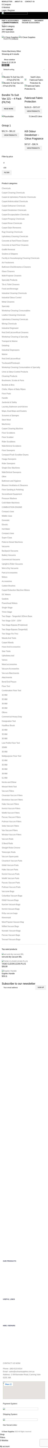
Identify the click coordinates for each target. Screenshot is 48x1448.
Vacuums (5, 546)
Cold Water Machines (10, 503)
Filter (6, 172)
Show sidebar (9, 59)
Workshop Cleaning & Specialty (15, 337)
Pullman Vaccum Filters (11, 822)
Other (4, 477)
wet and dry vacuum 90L (12, 957)
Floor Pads (6, 394)
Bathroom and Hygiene (11, 481)
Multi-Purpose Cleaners (11, 276)
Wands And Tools (9, 638)
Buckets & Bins (8, 385)
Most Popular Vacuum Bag (13, 922)
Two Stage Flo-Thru (10, 634)
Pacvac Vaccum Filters (11, 817)
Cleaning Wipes (8, 1273)
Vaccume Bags (8, 891)
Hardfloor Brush (8, 725)
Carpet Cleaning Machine (12, 429)
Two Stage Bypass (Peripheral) (14, 625)
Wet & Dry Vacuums (10, 568)
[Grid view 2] (3, 66)
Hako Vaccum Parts (10, 870)
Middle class (7, 516)
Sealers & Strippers (10, 254)
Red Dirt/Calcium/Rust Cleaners (15, 332)
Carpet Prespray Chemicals (13, 219)
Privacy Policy (8, 1319)
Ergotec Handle (8, 974)
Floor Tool (6, 686)
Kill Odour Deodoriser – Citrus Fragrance (34, 135)
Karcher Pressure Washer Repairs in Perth (18, 1345)
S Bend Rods (7, 843)
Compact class (8, 511)
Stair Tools (6, 651)
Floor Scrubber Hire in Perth (13, 1337)
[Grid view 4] (8, 66)
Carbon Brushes (8, 586)
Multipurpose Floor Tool (11, 756)
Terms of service (9, 1311)
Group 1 (6, 125)
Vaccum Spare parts (10, 856)
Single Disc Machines (11, 468)
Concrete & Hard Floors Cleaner (15, 241)
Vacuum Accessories (10, 669)
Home (4, 51)
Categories (8, 39)
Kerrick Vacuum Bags (11, 909)
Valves (4, 660)
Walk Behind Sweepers (11, 472)
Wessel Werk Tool (9, 787)
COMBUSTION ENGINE (12, 507)
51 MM (4, 778)
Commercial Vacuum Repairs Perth (16, 1357)
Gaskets (5, 599)
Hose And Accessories (11, 647)
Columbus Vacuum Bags (12, 896)
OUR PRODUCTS (9, 1261)
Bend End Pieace (9, 682)
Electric (5, 525)
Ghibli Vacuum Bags (10, 900)
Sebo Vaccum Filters (10, 826)
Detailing (5, 346)
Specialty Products (9, 280)
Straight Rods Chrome (11, 848)
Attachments (7, 677)
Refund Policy (8, 1315)
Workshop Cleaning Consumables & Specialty (21, 367)
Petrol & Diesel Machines (12, 542)
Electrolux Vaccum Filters (12, 800)
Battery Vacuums (9, 555)
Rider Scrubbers (8, 442)
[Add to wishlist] (17, 90)
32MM (4, 747)
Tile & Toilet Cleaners (10, 284)
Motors (4, 577)
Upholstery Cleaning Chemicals (15, 236)
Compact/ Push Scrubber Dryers (15, 455)
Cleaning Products (9, 376)
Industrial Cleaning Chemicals (14, 293)
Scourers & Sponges (10, 415)
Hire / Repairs (9, 1326)
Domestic (6, 520)
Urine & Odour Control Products (15, 372)
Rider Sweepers (8, 463)
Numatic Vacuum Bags (11, 931)
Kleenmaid (6, 918)
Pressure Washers (9, 498)
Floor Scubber (8, 437)
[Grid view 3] (5, 66)
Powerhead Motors (9, 603)
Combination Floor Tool (11, 691)
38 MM (4, 708)
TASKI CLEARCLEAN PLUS (14, 964)
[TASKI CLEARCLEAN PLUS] (15, 961)
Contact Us (7, 1307)
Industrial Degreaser (10, 328)
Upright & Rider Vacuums (12, 564)
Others (4, 712)
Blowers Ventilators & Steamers (15, 485)
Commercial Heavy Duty (12, 717)
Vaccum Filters (8, 791)
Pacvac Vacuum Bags (11, 935)
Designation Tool (9, 721)
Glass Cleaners (8, 271)
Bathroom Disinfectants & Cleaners (16, 267)
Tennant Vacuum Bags (11, 939)
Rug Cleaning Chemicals (12, 232)
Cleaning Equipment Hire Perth (14, 1330)
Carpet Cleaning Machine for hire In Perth (18, 1333)
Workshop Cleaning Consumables (16, 311)
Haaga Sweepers (9, 459)
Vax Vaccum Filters (10, 830)
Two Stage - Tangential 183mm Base (17, 616)
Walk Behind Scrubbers (11, 446)
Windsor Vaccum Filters (11, 835)
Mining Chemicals (9, 324)
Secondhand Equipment (12, 494)
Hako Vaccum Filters (10, 804)
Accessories (7, 581)
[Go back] (5, 28)
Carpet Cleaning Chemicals (13, 193)
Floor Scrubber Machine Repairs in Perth (18, 1341)
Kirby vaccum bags (9, 913)
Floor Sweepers (8, 450)
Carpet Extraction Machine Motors (16, 590)
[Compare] (5, 90)
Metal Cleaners (8, 302)
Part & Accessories (9, 573)
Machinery (6, 424)
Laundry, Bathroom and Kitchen (15, 407)
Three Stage (7, 612)
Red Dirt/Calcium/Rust (11, 359)
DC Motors (6, 595)
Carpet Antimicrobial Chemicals (15, 201)
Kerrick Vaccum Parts (10, 874)
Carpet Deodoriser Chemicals (14, 210)
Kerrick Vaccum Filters (11, 808)
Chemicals (6, 188)
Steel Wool (6, 420)
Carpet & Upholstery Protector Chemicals (19, 197)
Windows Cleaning (10, 1289)
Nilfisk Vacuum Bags (10, 926)
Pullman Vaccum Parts (11, 887)
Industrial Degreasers (10, 350)
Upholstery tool (8, 656)
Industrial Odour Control (11, 298)
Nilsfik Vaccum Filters (11, 813)
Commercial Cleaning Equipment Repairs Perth (20, 1353)
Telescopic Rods (8, 852)
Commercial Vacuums (11, 559)
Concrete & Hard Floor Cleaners (15, 245)
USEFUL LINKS (9, 1299)
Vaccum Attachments (10, 673)
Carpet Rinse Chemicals (12, 223)
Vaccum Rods (7, 839)
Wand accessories (9, 664)
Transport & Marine (9, 341)
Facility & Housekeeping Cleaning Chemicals (20, 258)
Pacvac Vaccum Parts (11, 883)
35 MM (4, 699)
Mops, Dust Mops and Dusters (14, 411)
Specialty (5, 306)
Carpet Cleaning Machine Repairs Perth (17, 1349)
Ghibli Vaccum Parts (10, 865)
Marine (4, 354)
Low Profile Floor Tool (11, 743)
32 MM (4, 695)
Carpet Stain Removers (11, 228)
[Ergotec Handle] (9, 971)
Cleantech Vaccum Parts (12, 861)
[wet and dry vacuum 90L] (13, 954)
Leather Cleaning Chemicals (13, 315)
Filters (5, 1285)
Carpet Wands (8, 643)
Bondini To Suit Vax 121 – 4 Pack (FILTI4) (11, 99)
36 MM (4, 704)
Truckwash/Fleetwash (11, 363)
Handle (5, 398)
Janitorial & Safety (9, 402)
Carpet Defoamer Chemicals (13, 206)
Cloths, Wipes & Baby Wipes (14, 389)
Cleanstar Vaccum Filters (12, 795)
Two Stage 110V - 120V (11, 621)
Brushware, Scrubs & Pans (13, 380)
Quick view (11, 90)
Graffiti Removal (8, 250)
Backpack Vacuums (10, 551)
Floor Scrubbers (8, 433)
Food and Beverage (10, 289)
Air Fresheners (8, 263)
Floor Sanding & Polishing (13, 490)
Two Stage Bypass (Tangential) (14, 629)
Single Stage (7, 608)
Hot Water (6, 529)
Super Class (7, 538)
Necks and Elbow (9, 782)
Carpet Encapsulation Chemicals (15, 215)
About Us (6, 1303)
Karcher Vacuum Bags (11, 904)
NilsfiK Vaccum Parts (10, 878)
